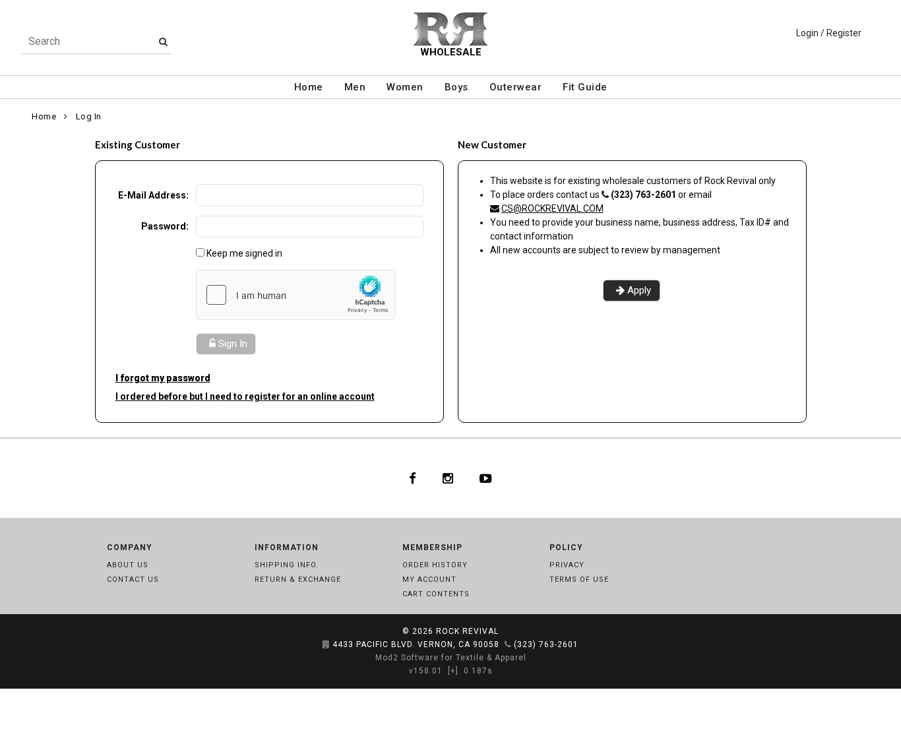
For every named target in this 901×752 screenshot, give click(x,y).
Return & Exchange (298, 579)
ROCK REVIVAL (467, 631)
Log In (89, 116)
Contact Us (133, 579)
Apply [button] (639, 290)
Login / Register (828, 33)
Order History (435, 565)
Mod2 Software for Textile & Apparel (450, 657)
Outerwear (515, 87)
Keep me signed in (244, 253)
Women (405, 87)
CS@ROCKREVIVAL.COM (552, 208)
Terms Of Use (579, 579)
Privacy (566, 565)
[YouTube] (486, 478)
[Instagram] (448, 478)
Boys (456, 87)
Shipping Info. (287, 565)
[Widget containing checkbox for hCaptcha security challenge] (295, 295)
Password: (165, 226)
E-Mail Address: (153, 195)
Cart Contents (436, 594)
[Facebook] (412, 478)
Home (308, 87)
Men (355, 87)
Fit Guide (585, 87)
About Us (127, 565)
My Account (429, 579)
